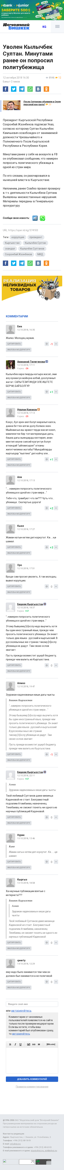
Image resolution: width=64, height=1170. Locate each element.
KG (44, 26)
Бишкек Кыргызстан (30, 604)
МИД (40, 254)
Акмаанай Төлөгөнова (31, 361)
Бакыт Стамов (11, 81)
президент (36, 237)
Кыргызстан (12, 242)
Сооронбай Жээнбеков (18, 254)
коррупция (18, 237)
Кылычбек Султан (35, 242)
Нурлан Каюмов (27, 409)
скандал (10, 248)
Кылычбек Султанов (32, 248)
